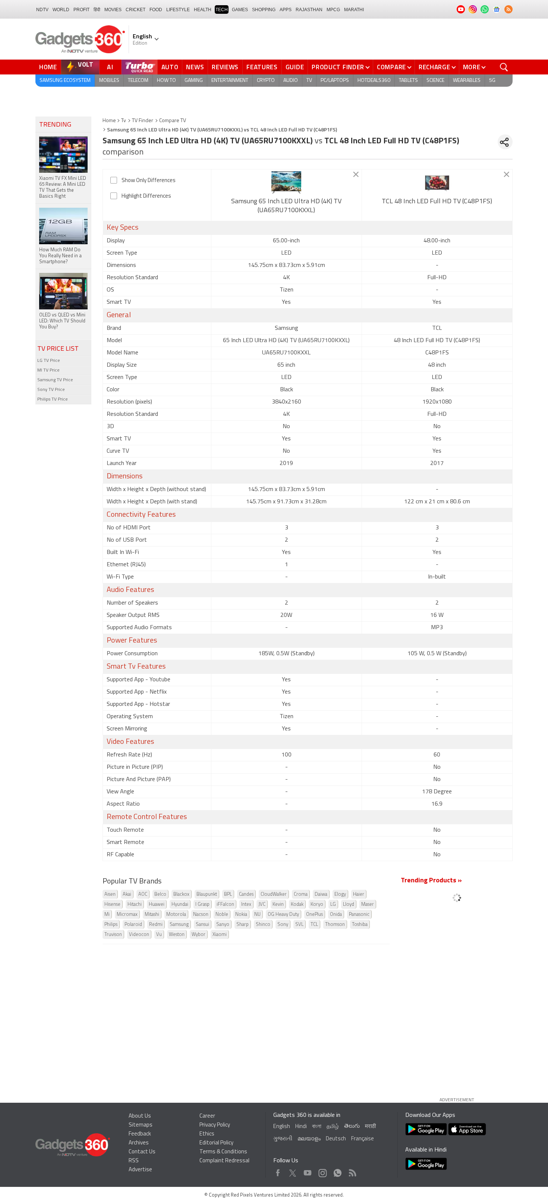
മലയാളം (309, 1139)
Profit (81, 9)
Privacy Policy (214, 1125)
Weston (177, 934)
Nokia (241, 914)
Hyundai (179, 904)
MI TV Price (48, 370)
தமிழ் (333, 1127)
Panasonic (359, 914)
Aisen (110, 894)
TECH (221, 9)
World (61, 9)
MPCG (333, 9)
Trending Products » (431, 880)
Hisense (112, 904)
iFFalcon (225, 904)
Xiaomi (219, 934)
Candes (246, 894)
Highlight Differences (146, 196)
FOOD (155, 9)
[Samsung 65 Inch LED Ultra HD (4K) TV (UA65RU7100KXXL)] (286, 182)
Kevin (278, 904)
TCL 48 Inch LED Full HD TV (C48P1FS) (437, 201)
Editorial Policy (216, 1143)
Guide (295, 67)
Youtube (307, 1171)
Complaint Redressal (224, 1161)
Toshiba (360, 924)
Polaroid (133, 924)
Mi (107, 914)
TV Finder (142, 121)
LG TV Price (48, 361)
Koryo (317, 904)
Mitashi (152, 914)
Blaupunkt (206, 894)
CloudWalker (274, 894)
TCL (314, 924)
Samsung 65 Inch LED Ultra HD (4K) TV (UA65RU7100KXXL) (286, 206)
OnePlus (314, 914)
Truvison (113, 934)
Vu (159, 934)
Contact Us (142, 1152)
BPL (228, 894)
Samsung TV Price (55, 380)
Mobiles (109, 80)
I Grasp (202, 904)
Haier (358, 894)
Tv (123, 121)
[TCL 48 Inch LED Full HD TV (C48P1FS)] (437, 182)
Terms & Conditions (223, 1152)
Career (207, 1116)
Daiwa (321, 894)
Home (48, 67)
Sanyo (222, 924)
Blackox (181, 894)
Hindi (301, 1127)
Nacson (200, 914)
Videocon (139, 934)
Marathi (354, 9)
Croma (301, 894)
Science (435, 80)
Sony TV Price (51, 390)
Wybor (198, 934)
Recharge (434, 67)
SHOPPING (263, 9)
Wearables (467, 80)
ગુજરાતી (282, 1139)
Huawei (156, 904)
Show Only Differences (149, 181)
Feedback (140, 1134)
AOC (142, 894)
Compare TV (172, 121)
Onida (336, 914)
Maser (367, 904)
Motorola (176, 914)
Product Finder (338, 67)
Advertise (140, 1170)
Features (262, 67)
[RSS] (508, 9)
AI (110, 67)
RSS (134, 1161)
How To (166, 80)
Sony (282, 924)
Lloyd (348, 904)
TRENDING (55, 125)
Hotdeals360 (374, 80)
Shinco (263, 924)
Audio (290, 80)
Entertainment (229, 80)
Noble (221, 914)
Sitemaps (140, 1125)
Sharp (242, 924)
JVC (261, 904)
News (195, 67)
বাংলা (316, 1127)
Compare (391, 67)
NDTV (42, 9)
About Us (140, 1116)
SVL (299, 924)
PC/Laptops (335, 80)
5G (492, 80)
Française (362, 1139)
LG (333, 904)
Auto (170, 67)
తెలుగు (352, 1126)
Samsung (179, 924)
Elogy (340, 894)
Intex (246, 904)
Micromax (127, 914)
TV (309, 80)
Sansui (202, 924)
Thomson (335, 924)
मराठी (370, 1127)
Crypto (266, 80)
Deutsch (336, 1139)
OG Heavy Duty (283, 914)
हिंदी (97, 9)
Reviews (225, 67)
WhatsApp (337, 1171)
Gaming (194, 80)
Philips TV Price (52, 399)
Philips (110, 924)
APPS (286, 9)
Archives (139, 1143)
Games (240, 9)
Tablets (408, 80)
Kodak (297, 904)
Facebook (278, 1171)
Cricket (135, 9)
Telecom (138, 80)
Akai (127, 894)
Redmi (156, 924)
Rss (352, 1171)
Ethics (206, 1134)
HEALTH (202, 9)
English (281, 1127)
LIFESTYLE (178, 9)
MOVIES (113, 9)
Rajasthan (309, 9)
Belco (160, 894)
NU (257, 914)
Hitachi (134, 904)
